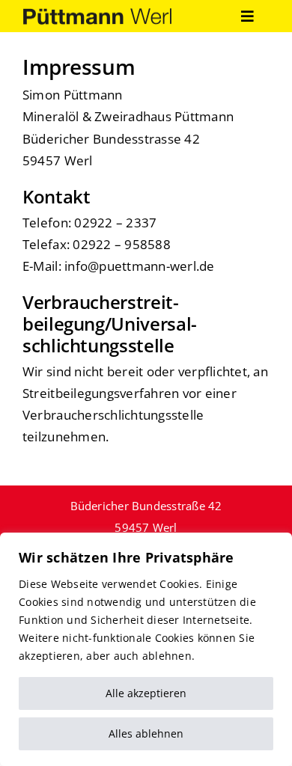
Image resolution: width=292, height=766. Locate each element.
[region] (146, 649)
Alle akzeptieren (146, 693)
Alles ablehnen (146, 733)
